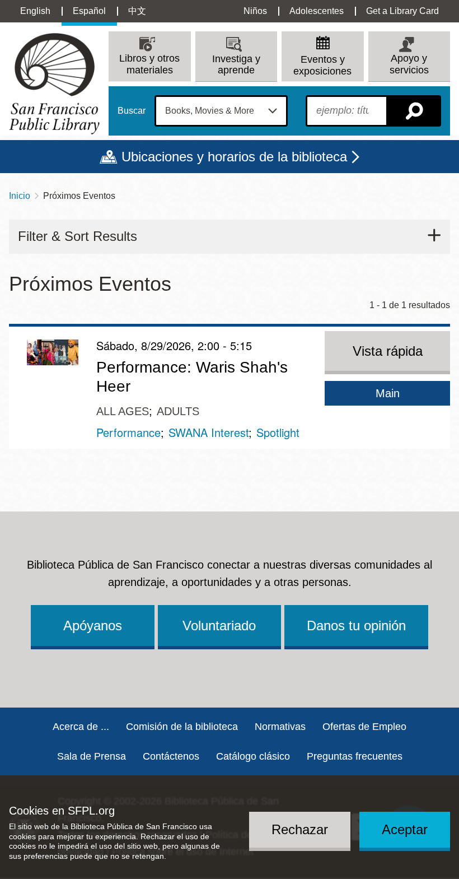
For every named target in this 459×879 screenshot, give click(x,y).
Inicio (19, 196)
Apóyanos (92, 625)
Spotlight (277, 432)
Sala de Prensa (91, 756)
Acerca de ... (81, 726)
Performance (128, 432)
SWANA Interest (208, 432)
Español (89, 11)
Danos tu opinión (356, 625)
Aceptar (405, 829)
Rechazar (299, 829)
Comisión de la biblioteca (182, 726)
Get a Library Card (402, 11)
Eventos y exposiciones (322, 65)
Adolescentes (316, 11)
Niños (255, 11)
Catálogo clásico (253, 756)
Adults (178, 411)
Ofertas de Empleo (364, 726)
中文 (137, 11)
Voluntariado (219, 625)
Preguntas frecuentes (354, 756)
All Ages (122, 411)
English (35, 11)
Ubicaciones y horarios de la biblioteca (234, 156)
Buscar (132, 110)
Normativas (280, 726)
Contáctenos (171, 756)
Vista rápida (388, 351)
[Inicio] (54, 83)
